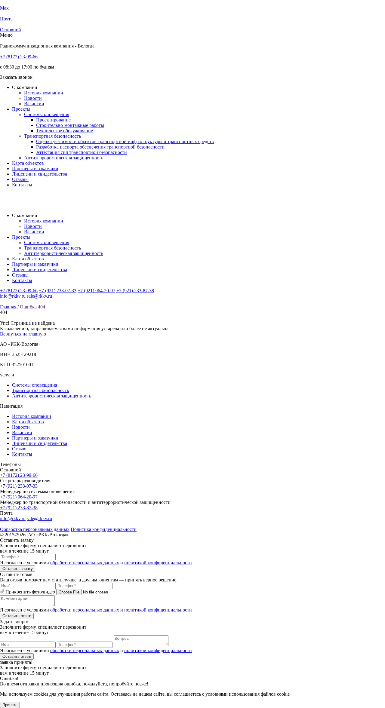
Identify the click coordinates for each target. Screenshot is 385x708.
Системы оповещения (46, 114)
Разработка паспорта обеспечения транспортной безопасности (100, 146)
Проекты (21, 109)
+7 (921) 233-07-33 (57, 290)
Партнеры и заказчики (35, 168)
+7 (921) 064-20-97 (96, 290)
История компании (43, 92)
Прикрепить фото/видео (30, 591)
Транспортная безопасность (52, 136)
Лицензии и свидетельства (39, 173)
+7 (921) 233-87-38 (135, 290)
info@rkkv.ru (13, 296)
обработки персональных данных (84, 562)
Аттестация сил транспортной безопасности (81, 152)
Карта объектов (28, 163)
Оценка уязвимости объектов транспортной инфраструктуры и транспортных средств (125, 141)
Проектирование (53, 119)
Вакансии (34, 103)
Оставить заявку (17, 568)
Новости (33, 98)
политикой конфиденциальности (158, 562)
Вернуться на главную (23, 333)
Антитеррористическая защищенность (63, 157)
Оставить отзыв (16, 616)
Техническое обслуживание (64, 130)
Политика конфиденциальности (104, 529)
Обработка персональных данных (34, 529)
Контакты (22, 184)
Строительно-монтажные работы (70, 125)
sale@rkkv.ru (39, 296)
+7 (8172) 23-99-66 (19, 56)
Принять (9, 705)
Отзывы (20, 179)
